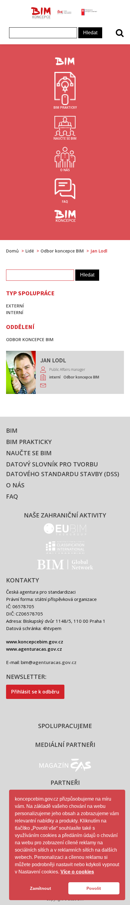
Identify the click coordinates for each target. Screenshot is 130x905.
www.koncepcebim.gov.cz (34, 642)
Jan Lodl (53, 360)
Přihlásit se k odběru (35, 691)
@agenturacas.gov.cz (52, 662)
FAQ (12, 496)
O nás (15, 485)
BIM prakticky (29, 442)
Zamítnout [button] (40, 888)
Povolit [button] (93, 888)
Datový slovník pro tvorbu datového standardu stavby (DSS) (62, 469)
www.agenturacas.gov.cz (34, 649)
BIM (12, 430)
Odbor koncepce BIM (81, 377)
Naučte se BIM (29, 453)
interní (54, 377)
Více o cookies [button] (77, 871)
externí (15, 306)
